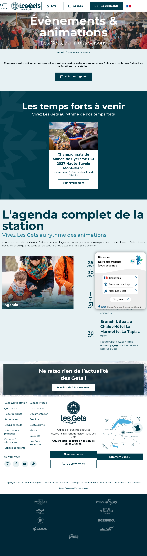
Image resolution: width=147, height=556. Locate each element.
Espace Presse (38, 403)
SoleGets (35, 436)
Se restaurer (11, 419)
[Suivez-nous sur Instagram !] (7, 464)
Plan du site (106, 482)
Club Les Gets (38, 408)
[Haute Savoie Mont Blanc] (40, 501)
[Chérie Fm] (73, 536)
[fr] (129, 6)
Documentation (39, 414)
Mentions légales (33, 482)
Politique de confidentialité (85, 482)
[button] (129, 6)
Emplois (34, 419)
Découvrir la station (15, 403)
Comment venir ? (119, 457)
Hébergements (13, 414)
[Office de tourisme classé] (106, 511)
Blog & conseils (13, 425)
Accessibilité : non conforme (127, 482)
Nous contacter (73, 454)
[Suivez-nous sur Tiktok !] (33, 464)
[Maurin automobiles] (107, 529)
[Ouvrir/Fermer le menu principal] (3, 6)
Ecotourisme (37, 425)
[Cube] (40, 529)
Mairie (33, 430)
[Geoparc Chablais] (40, 511)
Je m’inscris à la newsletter (73, 387)
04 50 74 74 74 (76, 464)
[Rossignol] (106, 520)
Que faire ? (10, 408)
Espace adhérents (14, 448)
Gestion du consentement (56, 482)
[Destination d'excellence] (40, 520)
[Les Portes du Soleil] (106, 502)
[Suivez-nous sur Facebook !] (16, 464)
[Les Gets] (26, 6)
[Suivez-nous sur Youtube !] (25, 464)
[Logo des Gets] (73, 412)
